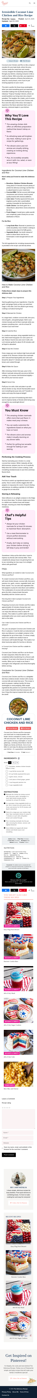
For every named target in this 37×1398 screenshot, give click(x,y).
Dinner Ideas (9, 1085)
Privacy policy (6, 1392)
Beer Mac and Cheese (11, 1089)
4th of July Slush (9, 993)
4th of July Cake (9, 1057)
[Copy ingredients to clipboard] (19, 758)
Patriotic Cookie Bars (11, 961)
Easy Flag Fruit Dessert (11, 929)
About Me (15, 1392)
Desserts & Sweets (12, 926)
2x (13, 762)
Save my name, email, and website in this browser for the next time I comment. (18, 1148)
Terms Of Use (24, 1392)
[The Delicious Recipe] (5, 3)
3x (17, 762)
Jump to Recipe (13, 61)
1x (10, 762)
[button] (30, 3)
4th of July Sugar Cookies (12, 1025)
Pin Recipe (26, 728)
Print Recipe (26, 61)
